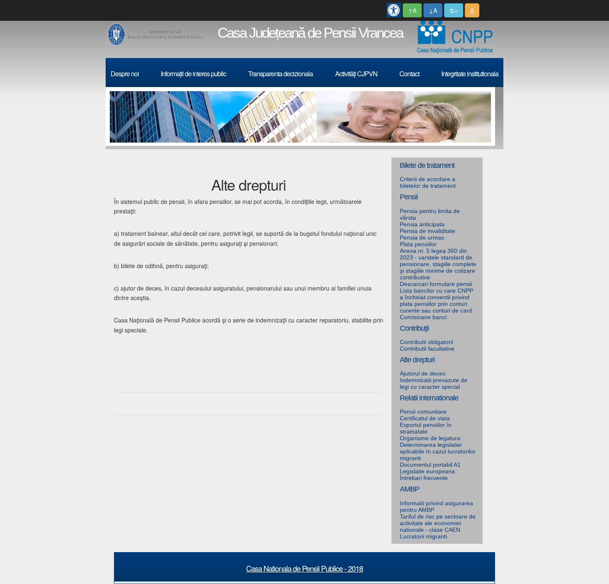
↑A (412, 10)
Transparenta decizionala (280, 73)
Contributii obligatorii (426, 342)
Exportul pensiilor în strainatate (426, 428)
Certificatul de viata (425, 418)
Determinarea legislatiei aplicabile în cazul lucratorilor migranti (438, 451)
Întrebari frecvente (424, 478)
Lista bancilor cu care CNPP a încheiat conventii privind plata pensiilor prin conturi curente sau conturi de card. (437, 300)
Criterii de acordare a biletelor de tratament (428, 182)
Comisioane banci (423, 317)
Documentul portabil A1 (430, 464)
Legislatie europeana (427, 471)
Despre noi (125, 73)
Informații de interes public (193, 73)
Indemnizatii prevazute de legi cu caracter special (433, 383)
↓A (433, 10)
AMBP (409, 489)
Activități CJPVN (356, 73)
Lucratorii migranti (423, 536)
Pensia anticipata (422, 224)
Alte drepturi (417, 360)
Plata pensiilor (418, 244)
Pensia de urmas (422, 237)
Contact (409, 73)
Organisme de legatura (430, 438)
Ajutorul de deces (422, 373)
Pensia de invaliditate (427, 231)
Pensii (409, 197)
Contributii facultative (427, 348)
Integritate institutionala (469, 73)
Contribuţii (414, 328)
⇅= (454, 10)
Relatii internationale (429, 398)
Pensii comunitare (423, 411)
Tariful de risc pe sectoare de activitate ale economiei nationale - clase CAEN (438, 523)
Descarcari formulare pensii (436, 284)
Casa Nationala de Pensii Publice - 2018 (304, 568)
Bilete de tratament (427, 165)
